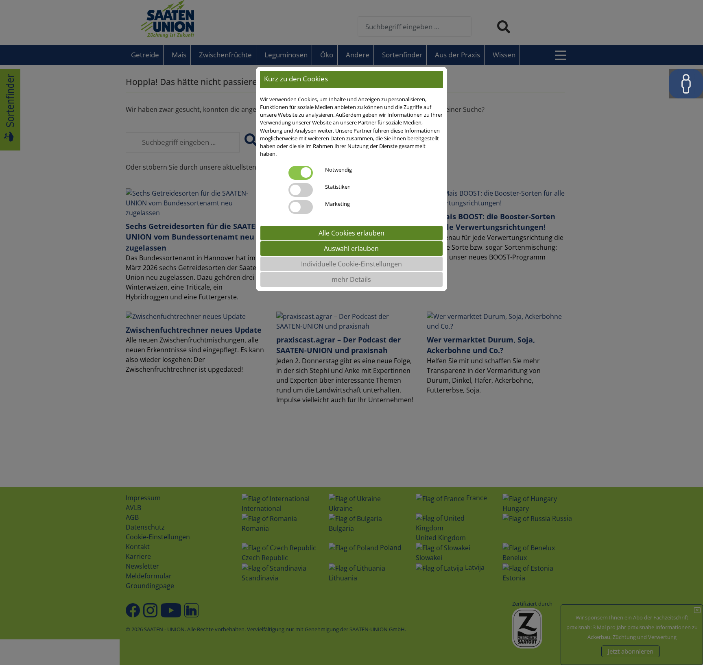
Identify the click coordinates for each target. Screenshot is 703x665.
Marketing (337, 203)
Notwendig (338, 169)
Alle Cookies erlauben (351, 232)
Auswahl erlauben (351, 248)
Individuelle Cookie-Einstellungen (351, 263)
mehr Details (351, 279)
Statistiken (338, 186)
